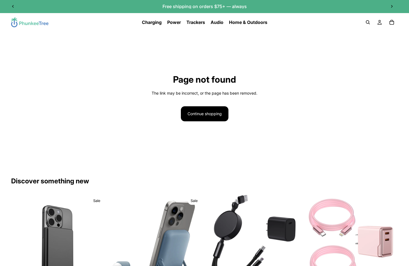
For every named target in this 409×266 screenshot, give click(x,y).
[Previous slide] (13, 6)
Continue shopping (205, 113)
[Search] (368, 22)
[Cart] (392, 22)
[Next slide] (392, 6)
